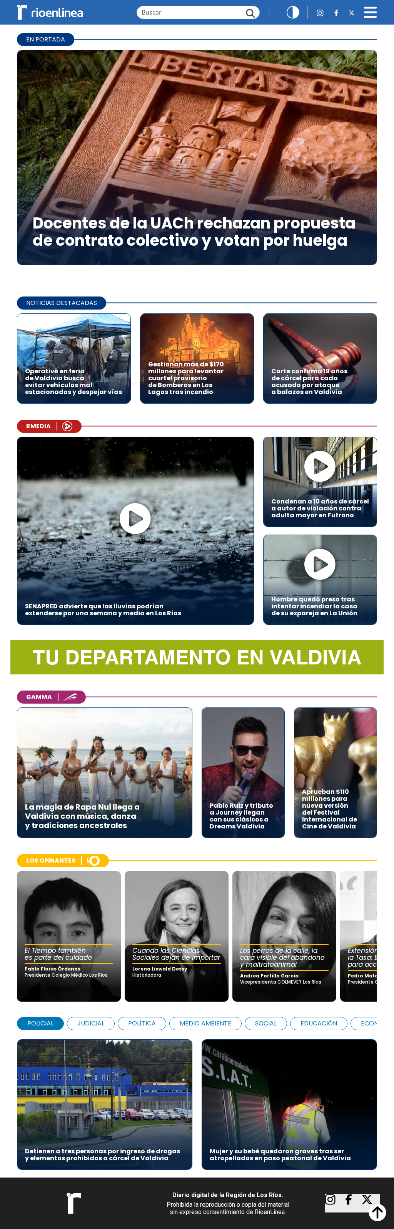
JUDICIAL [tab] (90, 1023)
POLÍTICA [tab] (142, 1023)
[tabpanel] (197, 1101)
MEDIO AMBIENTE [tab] (205, 1023)
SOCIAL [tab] (266, 1023)
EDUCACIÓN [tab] (319, 1023)
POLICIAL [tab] (40, 1023)
